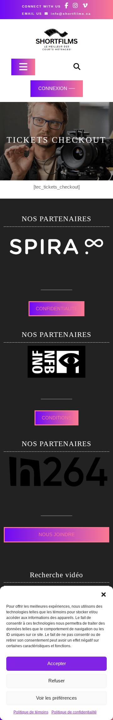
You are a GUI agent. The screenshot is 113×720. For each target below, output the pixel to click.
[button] (103, 594)
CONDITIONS (57, 417)
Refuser (56, 680)
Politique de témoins (30, 712)
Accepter (56, 663)
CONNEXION (52, 88)
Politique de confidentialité (74, 712)
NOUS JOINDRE (57, 534)
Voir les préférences (56, 698)
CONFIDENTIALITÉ (57, 308)
